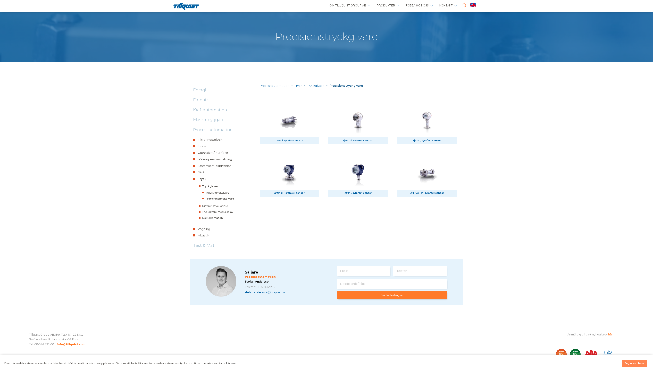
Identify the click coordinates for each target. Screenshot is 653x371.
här (610, 334)
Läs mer (231, 363)
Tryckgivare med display (217, 211)
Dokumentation (212, 217)
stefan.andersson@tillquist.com (266, 292)
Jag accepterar (634, 363)
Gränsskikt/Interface (213, 152)
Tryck (202, 179)
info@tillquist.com (71, 344)
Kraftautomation (210, 109)
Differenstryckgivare (215, 206)
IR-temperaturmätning (215, 159)
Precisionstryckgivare (219, 198)
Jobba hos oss (417, 5)
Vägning (204, 229)
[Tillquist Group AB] (186, 7)
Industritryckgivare (217, 192)
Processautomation (213, 129)
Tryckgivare (210, 186)
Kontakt (446, 5)
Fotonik (201, 99)
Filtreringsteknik (210, 139)
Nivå (201, 172)
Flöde (202, 146)
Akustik (203, 235)
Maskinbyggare (208, 119)
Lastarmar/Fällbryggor (214, 166)
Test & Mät (203, 245)
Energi (199, 89)
